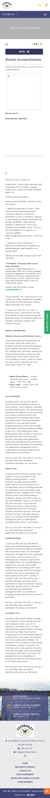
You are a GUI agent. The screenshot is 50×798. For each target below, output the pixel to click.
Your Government (25, 774)
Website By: (21, 795)
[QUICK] (47, 791)
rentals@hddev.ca (13, 290)
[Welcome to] (7, 5)
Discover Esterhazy (25, 767)
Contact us (25, 771)
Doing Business (25, 782)
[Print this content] (41, 44)
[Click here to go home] (6, 44)
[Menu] (45, 14)
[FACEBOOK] (46, 5)
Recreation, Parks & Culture (25, 778)
